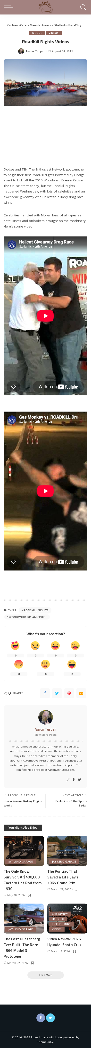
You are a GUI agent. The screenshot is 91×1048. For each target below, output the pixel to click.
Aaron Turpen (35, 51)
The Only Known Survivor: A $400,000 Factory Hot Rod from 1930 (23, 879)
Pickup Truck (62, 924)
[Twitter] (57, 693)
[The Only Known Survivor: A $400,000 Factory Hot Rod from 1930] (24, 851)
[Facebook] (45, 693)
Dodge (37, 33)
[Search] (82, 7)
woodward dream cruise (28, 617)
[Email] (81, 693)
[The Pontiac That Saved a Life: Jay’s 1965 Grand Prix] (67, 851)
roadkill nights (36, 610)
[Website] (68, 780)
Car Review (60, 913)
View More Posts (45, 734)
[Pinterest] (69, 693)
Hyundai (58, 919)
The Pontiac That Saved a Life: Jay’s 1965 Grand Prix (63, 877)
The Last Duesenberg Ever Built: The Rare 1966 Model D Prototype (22, 947)
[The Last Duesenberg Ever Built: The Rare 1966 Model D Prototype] (24, 919)
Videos (54, 33)
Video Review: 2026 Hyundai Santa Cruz (64, 942)
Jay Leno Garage (20, 861)
